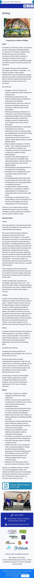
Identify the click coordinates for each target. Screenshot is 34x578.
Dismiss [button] (7, 575)
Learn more (24, 573)
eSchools (22, 560)
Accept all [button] (25, 575)
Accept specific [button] (15, 575)
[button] (4, 28)
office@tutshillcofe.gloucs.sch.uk (18, 524)
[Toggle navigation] (32, 5)
